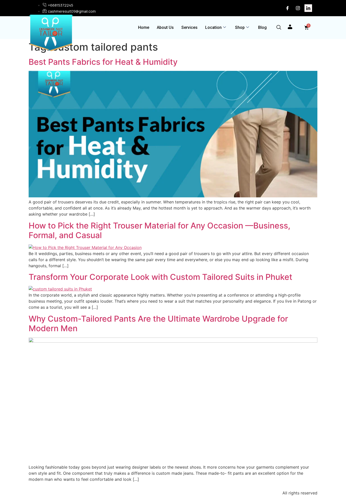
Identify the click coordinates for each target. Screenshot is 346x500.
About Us (165, 27)
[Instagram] (298, 8)
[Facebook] (287, 8)
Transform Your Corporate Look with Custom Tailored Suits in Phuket (160, 277)
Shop (240, 27)
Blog (262, 27)
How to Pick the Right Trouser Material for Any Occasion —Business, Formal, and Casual (159, 230)
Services (189, 27)
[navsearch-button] (279, 28)
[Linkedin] (308, 8)
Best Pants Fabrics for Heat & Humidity (104, 62)
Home (143, 27)
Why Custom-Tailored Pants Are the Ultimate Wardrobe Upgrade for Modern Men (158, 323)
